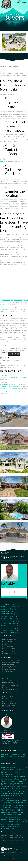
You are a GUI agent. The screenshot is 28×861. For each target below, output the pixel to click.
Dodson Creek (23, 778)
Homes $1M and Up (19, 758)
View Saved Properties (8, 644)
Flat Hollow (18, 779)
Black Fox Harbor (11, 771)
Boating (18, 556)
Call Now (20, 1)
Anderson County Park (8, 680)
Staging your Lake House (8, 668)
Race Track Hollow (6, 804)
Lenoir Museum (6, 687)
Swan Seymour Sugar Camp (14, 814)
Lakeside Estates (5, 788)
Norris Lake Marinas (7, 696)
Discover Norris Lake (7, 678)
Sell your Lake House (7, 671)
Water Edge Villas (16, 823)
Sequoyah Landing (16, 807)
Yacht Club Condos (9, 828)
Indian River (10, 786)
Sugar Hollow (18, 811)
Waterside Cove (18, 824)
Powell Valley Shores (18, 802)
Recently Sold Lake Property (9, 661)
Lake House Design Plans (8, 653)
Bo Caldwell (6, 714)
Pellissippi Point (11, 800)
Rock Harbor (18, 805)
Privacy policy (12, 858)
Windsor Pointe (5, 826)
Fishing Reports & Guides (8, 705)
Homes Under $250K (6, 754)
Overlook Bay (4, 798)
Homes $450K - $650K (7, 756)
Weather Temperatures (8, 707)
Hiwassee (15, 785)
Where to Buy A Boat (8, 701)
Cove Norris (4, 776)
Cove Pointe (13, 776)
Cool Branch (20, 774)
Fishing (23, 556)
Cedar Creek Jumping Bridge (9, 689)
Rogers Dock (4, 807)
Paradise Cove (14, 798)
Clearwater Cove (8, 774)
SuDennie (8, 811)
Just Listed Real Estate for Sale (8, 604)
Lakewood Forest (16, 788)
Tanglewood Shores (6, 816)
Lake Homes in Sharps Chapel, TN (9, 627)
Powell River (7, 802)
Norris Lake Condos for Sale (8, 611)
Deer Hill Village (12, 778)
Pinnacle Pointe (22, 800)
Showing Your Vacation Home (10, 669)
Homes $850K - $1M (7, 758)
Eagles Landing (8, 779)
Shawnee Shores (5, 809)
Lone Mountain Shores (16, 791)
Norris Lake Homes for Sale (8, 609)
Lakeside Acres (20, 786)
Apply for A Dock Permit (8, 648)
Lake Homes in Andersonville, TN (9, 615)
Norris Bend (4, 795)
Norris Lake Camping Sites (9, 703)
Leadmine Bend (5, 790)
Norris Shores (20, 797)
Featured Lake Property (7, 608)
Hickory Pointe (22, 781)
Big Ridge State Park (7, 682)
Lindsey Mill (15, 790)
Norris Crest (13, 795)
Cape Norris (11, 772)
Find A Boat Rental (7, 700)
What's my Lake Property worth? (10, 662)
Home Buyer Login (7, 641)
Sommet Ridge (16, 809)
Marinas (12, 556)
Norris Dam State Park (8, 684)
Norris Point (11, 797)
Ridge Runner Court (6, 805)
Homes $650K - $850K (20, 756)
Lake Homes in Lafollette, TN (8, 620)
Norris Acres (19, 793)
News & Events (5, 556)
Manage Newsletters (7, 646)
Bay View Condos (6, 769)
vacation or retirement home (15, 77)
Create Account (6, 643)
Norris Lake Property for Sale (8, 606)
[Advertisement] (14, 282)
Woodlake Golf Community (19, 826)
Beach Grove (18, 769)
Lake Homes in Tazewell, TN (8, 630)
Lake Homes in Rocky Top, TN (9, 625)
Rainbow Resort (18, 804)
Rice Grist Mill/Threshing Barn (10, 685)
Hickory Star (7, 783)
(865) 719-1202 (21, 2)
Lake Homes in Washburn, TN (8, 632)
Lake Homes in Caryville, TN (8, 616)
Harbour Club (12, 781)
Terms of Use (4, 858)
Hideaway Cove (5, 785)
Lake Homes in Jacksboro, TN (8, 618)
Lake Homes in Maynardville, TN (9, 621)
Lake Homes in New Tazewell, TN (9, 623)
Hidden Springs (17, 783)
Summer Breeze (5, 812)
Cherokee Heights (22, 772)
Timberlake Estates (13, 819)
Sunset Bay (14, 812)
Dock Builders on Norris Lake (10, 650)
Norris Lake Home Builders (9, 651)
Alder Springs (21, 767)
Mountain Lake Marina (7, 793)
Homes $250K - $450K (19, 754)
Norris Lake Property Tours (9, 639)
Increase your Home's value (9, 664)
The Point (11, 817)
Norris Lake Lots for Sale (7, 613)
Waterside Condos (6, 824)
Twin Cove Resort (14, 821)
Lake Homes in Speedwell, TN (8, 628)
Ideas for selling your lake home (10, 666)
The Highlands (18, 816)
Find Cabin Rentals (7, 698)
